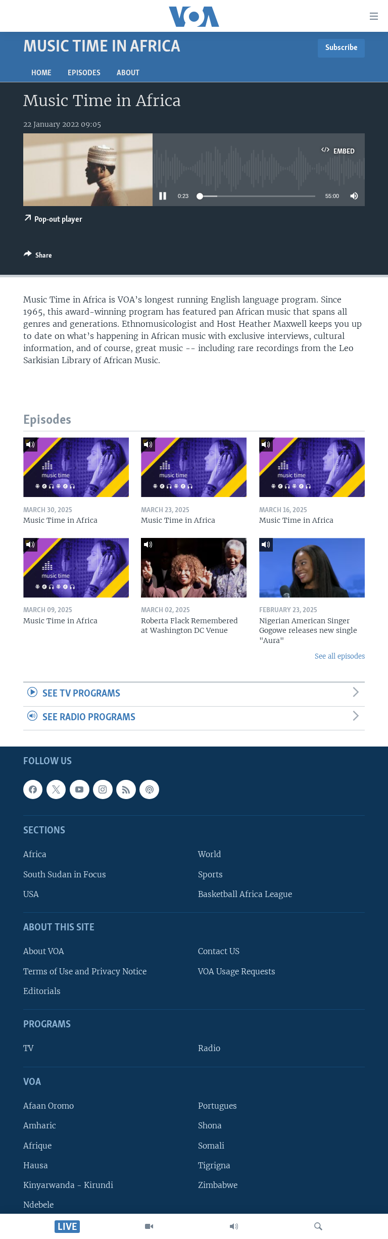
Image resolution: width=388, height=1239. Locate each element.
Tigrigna (214, 1165)
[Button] (38, 257)
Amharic (39, 1125)
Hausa (35, 1165)
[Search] (318, 1226)
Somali (211, 1145)
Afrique (37, 1145)
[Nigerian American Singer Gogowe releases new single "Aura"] (312, 568)
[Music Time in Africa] (76, 467)
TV (28, 1048)
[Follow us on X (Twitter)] (56, 789)
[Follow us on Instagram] (102, 789)
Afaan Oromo (48, 1106)
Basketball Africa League (245, 894)
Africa (34, 854)
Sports (210, 874)
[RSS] (125, 789)
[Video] (149, 1226)
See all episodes (340, 656)
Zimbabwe (217, 1185)
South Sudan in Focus (64, 874)
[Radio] (234, 1226)
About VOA (43, 951)
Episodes (84, 73)
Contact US (218, 951)
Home (41, 73)
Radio (209, 1048)
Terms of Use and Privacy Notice (85, 971)
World (209, 854)
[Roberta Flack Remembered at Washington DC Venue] (194, 568)
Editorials (42, 991)
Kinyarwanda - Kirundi (68, 1185)
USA (31, 894)
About (128, 73)
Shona (210, 1125)
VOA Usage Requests (236, 971)
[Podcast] (149, 789)
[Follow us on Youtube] (79, 789)
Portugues (217, 1106)
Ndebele (38, 1205)
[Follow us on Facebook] (32, 789)
